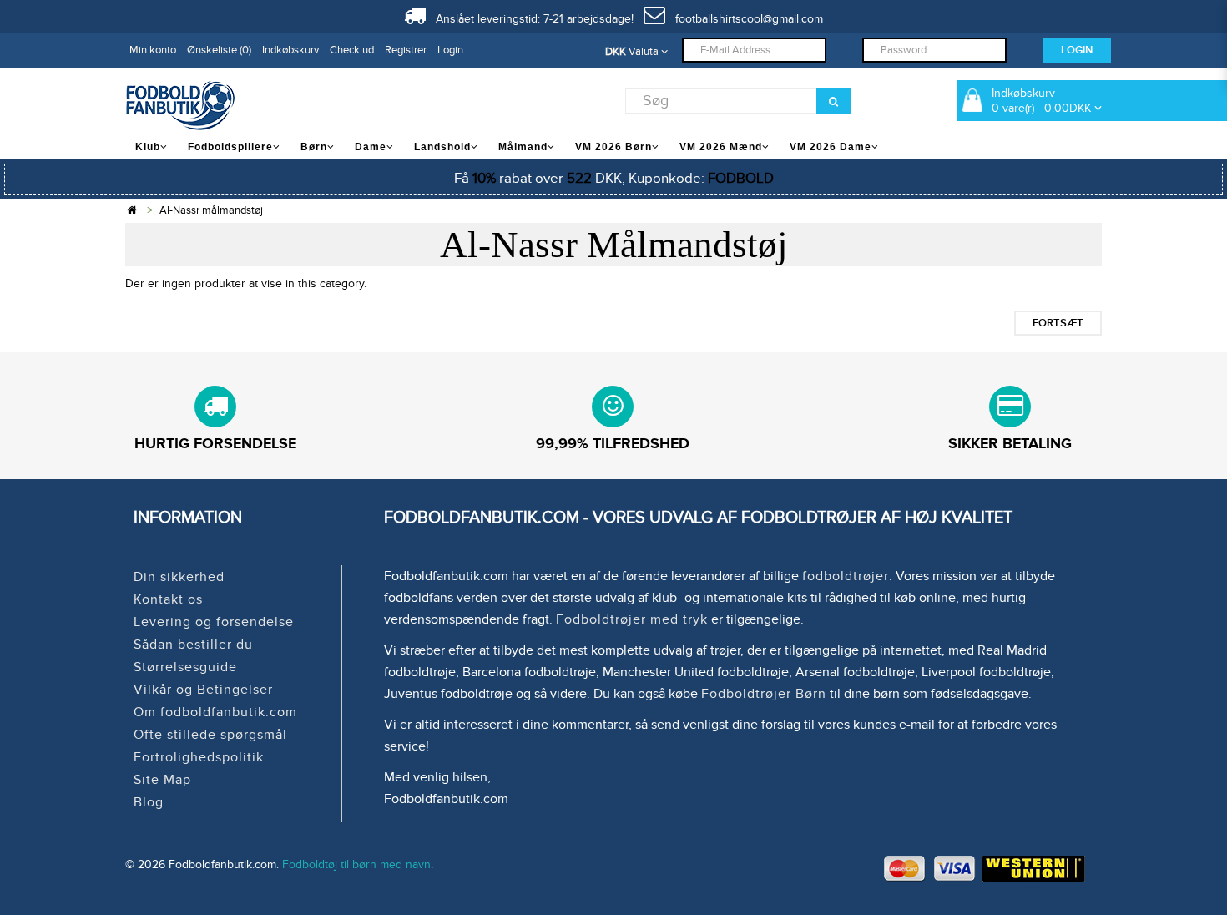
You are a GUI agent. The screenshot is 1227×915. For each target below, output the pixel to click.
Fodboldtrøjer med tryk (632, 619)
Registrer (406, 50)
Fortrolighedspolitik (199, 757)
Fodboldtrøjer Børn (763, 693)
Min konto (152, 50)
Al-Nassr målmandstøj (211, 210)
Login (450, 50)
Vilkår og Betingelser (203, 689)
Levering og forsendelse (214, 622)
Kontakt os (168, 599)
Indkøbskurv (290, 50)
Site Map (162, 779)
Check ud (352, 50)
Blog (149, 802)
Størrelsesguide (185, 667)
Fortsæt (1058, 323)
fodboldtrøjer (845, 576)
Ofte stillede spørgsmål (210, 734)
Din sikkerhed (179, 577)
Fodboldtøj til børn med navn (356, 864)
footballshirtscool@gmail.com (744, 19)
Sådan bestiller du (193, 644)
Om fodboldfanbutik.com (215, 712)
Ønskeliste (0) (219, 50)
